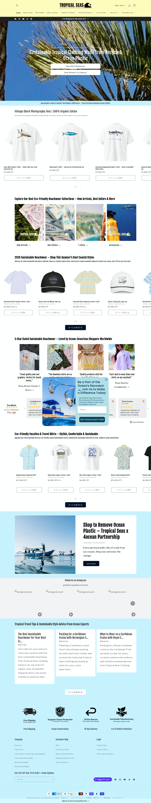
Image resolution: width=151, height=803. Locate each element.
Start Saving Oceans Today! (92, 419)
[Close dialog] (106, 379)
